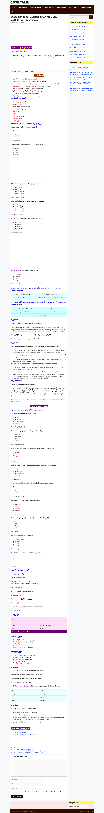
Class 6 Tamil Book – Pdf (77, 44)
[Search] (91, 17)
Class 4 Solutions (74, 7)
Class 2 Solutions (49, 7)
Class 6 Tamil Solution (18, 749)
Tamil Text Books (22, 7)
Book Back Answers (35, 7)
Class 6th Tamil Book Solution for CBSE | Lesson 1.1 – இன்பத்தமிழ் (29, 751)
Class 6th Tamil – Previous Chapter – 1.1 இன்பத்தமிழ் (28, 735)
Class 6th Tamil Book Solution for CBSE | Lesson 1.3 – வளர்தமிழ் (29, 752)
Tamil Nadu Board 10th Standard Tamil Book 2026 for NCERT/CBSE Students (80, 84)
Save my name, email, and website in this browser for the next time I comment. (37, 792)
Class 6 (15, 747)
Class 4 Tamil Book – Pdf (77, 36)
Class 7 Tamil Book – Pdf (77, 48)
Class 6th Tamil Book (19, 732)
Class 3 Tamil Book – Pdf (77, 33)
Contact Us (81, 811)
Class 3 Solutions (61, 7)
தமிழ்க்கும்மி (27, 749)
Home (13, 7)
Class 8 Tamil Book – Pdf (77, 51)
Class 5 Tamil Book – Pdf (77, 39)
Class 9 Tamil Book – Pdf (77, 54)
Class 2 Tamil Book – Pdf (77, 29)
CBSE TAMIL (20, 2)
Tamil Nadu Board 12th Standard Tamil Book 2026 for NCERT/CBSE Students (80, 68)
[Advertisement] (39, 34)
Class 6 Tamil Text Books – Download (23, 71)
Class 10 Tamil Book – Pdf (78, 57)
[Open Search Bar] (12, 12)
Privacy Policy (89, 811)
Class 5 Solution (86, 7)
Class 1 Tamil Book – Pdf (77, 26)
